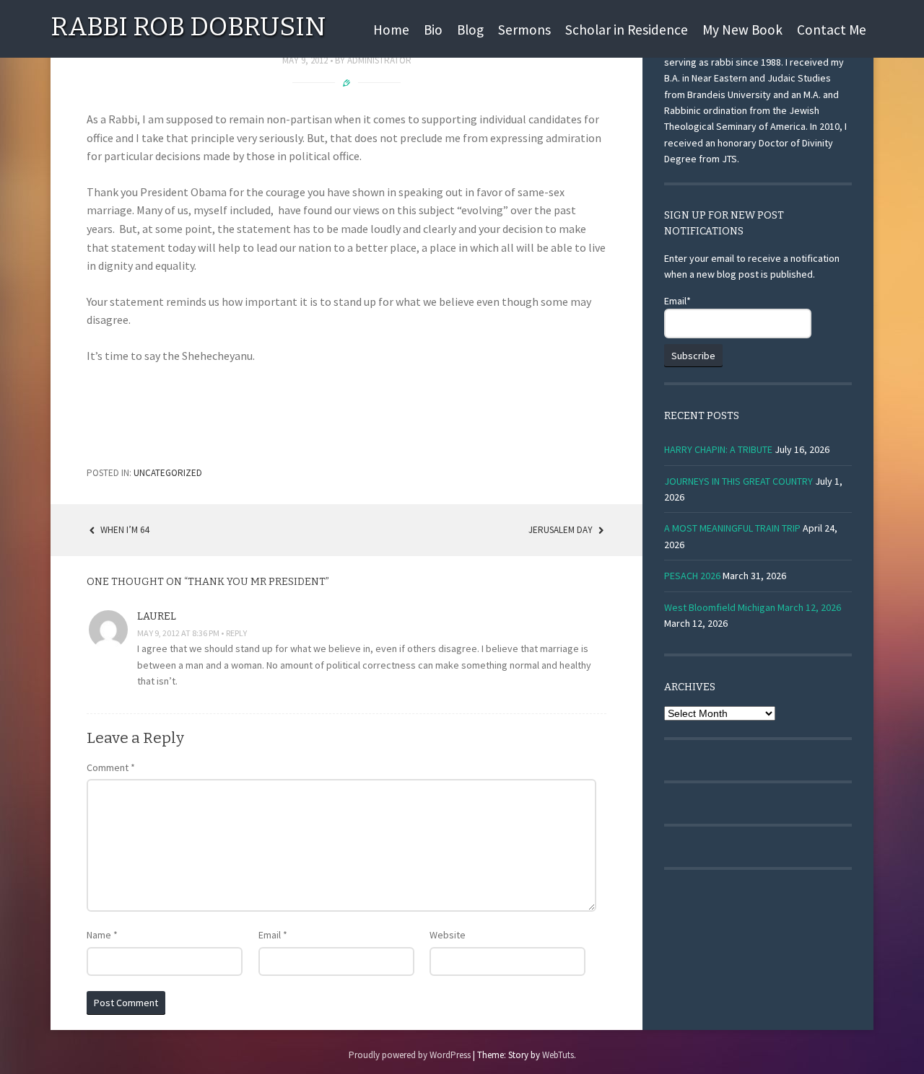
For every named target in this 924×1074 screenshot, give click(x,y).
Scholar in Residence (626, 29)
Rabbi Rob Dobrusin (188, 27)
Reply (236, 633)
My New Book (742, 29)
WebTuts (558, 1055)
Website (448, 934)
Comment (111, 767)
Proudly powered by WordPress (410, 1055)
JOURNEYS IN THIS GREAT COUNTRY (738, 481)
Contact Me (831, 29)
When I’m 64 (123, 530)
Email (272, 934)
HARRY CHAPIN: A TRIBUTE (718, 449)
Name (102, 934)
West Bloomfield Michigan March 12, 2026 (752, 607)
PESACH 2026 (692, 575)
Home (391, 29)
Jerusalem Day (561, 530)
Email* (677, 300)
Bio (433, 29)
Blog (470, 29)
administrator (379, 60)
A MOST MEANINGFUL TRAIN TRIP (732, 527)
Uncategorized (168, 473)
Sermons (524, 29)
